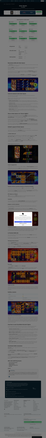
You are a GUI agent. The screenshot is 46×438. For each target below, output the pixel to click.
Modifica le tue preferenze (23, 223)
